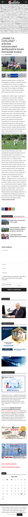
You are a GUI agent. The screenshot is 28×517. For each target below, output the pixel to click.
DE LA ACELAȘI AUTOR (19, 216)
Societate (3, 224)
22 (21, 491)
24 (3, 494)
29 (21, 494)
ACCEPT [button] (20, 514)
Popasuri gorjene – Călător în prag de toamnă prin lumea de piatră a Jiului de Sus (18, 229)
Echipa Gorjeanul (8, 54)
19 (11, 491)
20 (15, 491)
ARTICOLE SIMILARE (7, 216)
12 (11, 488)
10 (3, 488)
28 (18, 494)
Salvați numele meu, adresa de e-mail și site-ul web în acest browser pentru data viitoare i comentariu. (13, 278)
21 (18, 491)
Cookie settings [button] (11, 514)
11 (7, 488)
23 (24, 491)
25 (7, 494)
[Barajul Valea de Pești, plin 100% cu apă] (5, 222)
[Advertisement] (14, 19)
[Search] (26, 2)
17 (3, 491)
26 (11, 494)
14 (18, 488)
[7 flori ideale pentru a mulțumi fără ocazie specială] (5, 236)
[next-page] (5, 242)
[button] (2, 2)
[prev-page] (2, 242)
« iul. (2, 499)
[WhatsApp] (13, 209)
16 (24, 488)
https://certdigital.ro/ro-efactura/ (10, 411)
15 (21, 488)
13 (15, 488)
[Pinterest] (9, 209)
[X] (6, 209)
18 (7, 491)
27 (15, 494)
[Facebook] (2, 209)
